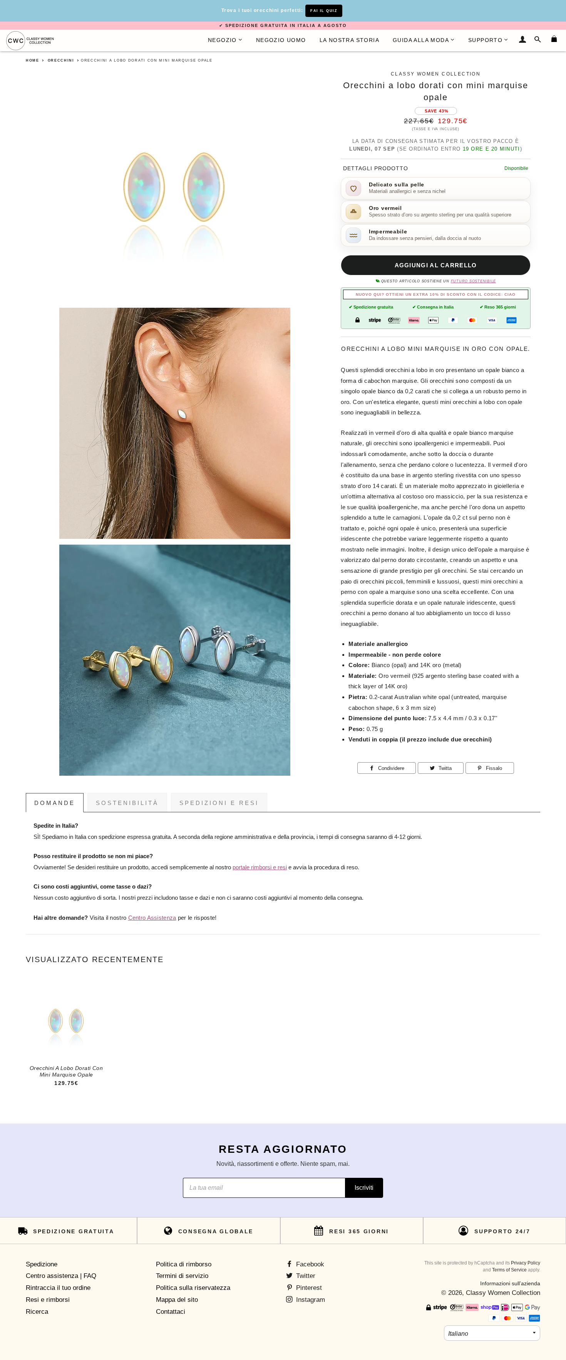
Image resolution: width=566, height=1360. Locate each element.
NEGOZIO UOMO (281, 40)
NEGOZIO (222, 40)
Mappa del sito (177, 1299)
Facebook (309, 1264)
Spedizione (41, 1264)
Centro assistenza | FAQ (61, 1276)
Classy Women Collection (503, 1292)
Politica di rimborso (183, 1264)
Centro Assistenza (152, 918)
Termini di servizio (182, 1276)
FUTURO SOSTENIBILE (473, 281)
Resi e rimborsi (48, 1299)
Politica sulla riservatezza (193, 1287)
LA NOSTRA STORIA (349, 40)
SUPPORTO (485, 40)
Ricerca (37, 1311)
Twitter (304, 1276)
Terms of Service (509, 1270)
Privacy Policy (525, 1263)
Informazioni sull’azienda (510, 1283)
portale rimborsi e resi (260, 867)
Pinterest (308, 1287)
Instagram (309, 1299)
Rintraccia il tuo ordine (58, 1287)
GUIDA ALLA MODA (421, 40)
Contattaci (170, 1311)
